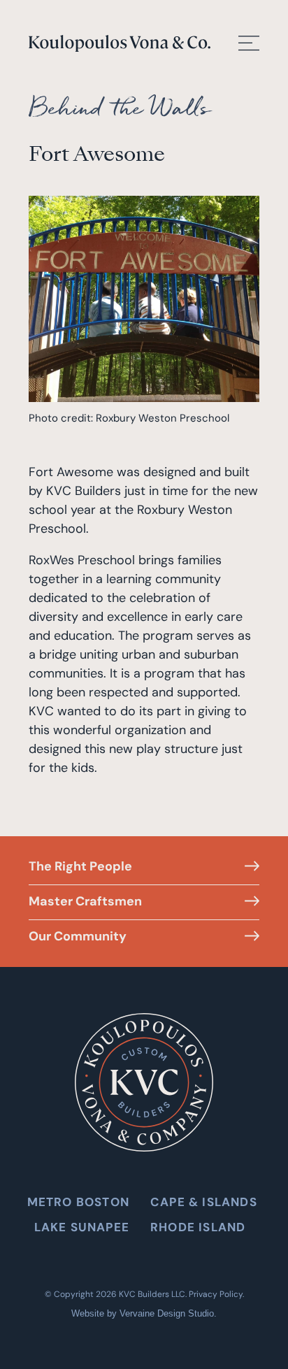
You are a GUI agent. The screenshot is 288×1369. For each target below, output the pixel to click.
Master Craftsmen (85, 901)
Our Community (78, 936)
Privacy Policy (216, 1294)
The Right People (80, 866)
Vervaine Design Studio (167, 1313)
